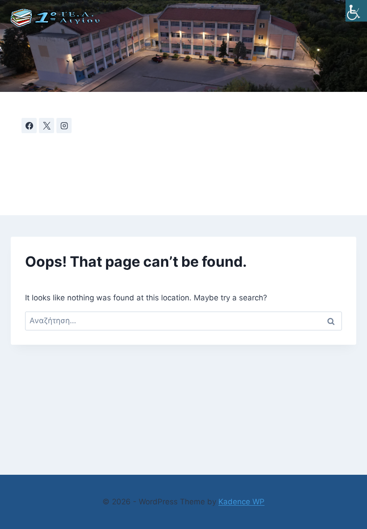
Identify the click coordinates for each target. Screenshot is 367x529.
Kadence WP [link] (241, 501)
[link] (356, 11)
